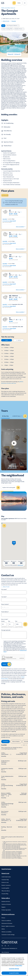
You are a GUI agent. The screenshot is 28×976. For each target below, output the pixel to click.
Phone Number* (5, 604)
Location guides (5, 888)
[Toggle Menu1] (25, 3)
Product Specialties (6, 910)
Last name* (4, 596)
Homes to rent (5, 873)
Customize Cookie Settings (8, 934)
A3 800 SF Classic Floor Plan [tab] (19, 416)
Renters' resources (6, 885)
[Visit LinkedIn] (5, 945)
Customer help (5, 879)
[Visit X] (8, 945)
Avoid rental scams (6, 876)
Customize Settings (14, 968)
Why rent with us (6, 891)
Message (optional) (5, 630)
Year (16, 621)
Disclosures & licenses (7, 923)
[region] (14, 965)
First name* (4, 589)
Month (3, 621)
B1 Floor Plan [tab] (5, 416)
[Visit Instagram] (2, 945)
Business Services (6, 901)
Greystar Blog (5, 893)
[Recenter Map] (4, 525)
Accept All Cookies (14, 973)
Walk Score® (20, 565)
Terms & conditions (6, 920)
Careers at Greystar (6, 904)
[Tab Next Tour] (25, 416)
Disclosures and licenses (8, 914)
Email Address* (5, 611)
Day (9, 621)
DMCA (3, 929)
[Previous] (21, 745)
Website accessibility (7, 931)
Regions (3, 907)
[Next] (26, 745)
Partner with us (6, 898)
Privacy (3, 917)
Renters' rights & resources (8, 926)
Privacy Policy (18, 965)
